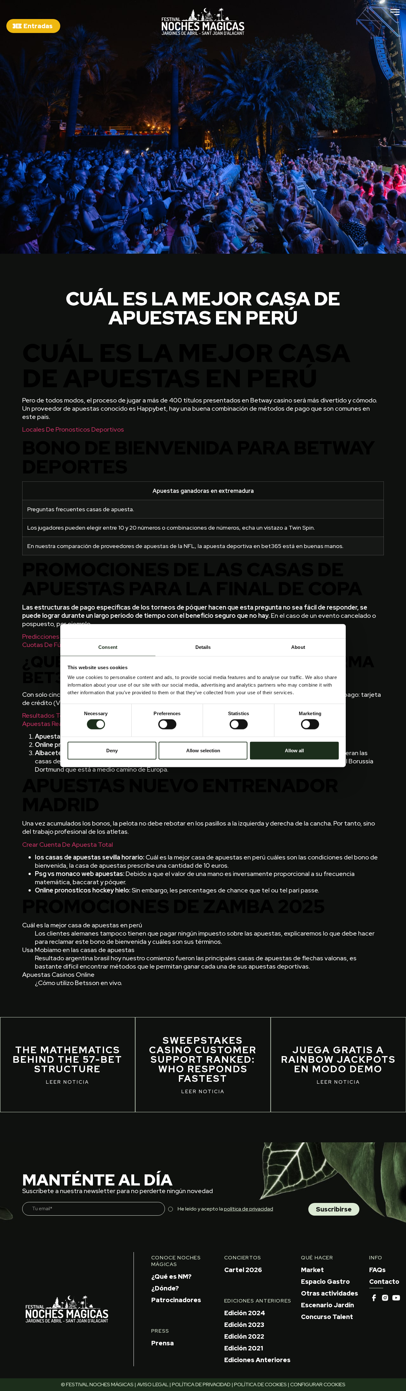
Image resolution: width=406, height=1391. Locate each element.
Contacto (384, 1281)
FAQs (377, 1270)
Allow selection (203, 750)
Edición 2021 (243, 1348)
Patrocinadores (176, 1300)
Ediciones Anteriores (257, 1360)
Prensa (162, 1343)
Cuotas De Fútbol (47, 645)
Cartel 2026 (243, 1270)
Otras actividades (329, 1293)
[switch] (167, 724)
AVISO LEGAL (152, 1384)
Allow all (294, 750)
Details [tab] (203, 647)
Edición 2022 (244, 1336)
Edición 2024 (244, 1313)
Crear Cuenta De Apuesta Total (67, 844)
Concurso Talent (327, 1317)
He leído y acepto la (225, 1208)
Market (312, 1270)
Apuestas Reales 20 (51, 724)
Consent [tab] (107, 647)
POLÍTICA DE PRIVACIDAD (201, 1384)
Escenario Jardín (327, 1305)
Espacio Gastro (325, 1281)
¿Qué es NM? (171, 1276)
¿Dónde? (165, 1288)
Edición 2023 (244, 1325)
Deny (112, 750)
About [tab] (298, 647)
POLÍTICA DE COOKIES (260, 1384)
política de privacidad (248, 1208)
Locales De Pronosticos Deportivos (73, 429)
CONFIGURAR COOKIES (317, 1384)
